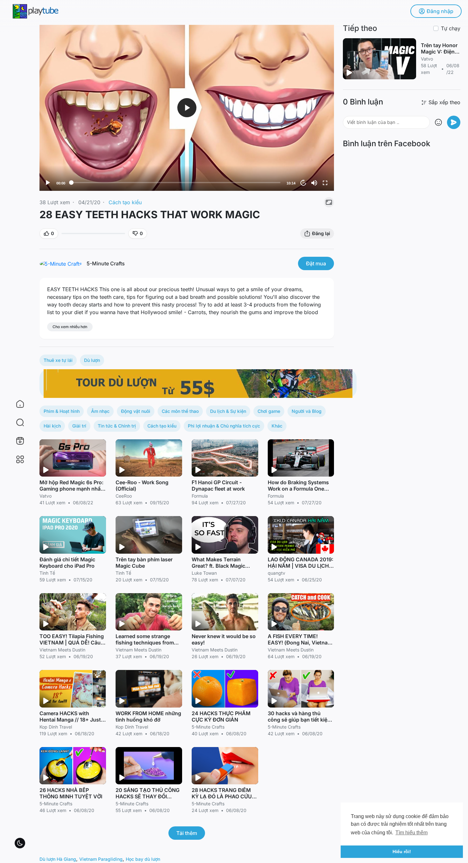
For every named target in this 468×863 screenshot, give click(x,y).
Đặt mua (316, 263)
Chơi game (269, 411)
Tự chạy (450, 28)
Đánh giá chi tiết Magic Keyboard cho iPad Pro (67, 562)
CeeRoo (124, 496)
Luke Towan (204, 573)
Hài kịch (52, 425)
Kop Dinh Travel (55, 727)
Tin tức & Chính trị (117, 425)
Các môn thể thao (180, 411)
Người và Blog (307, 411)
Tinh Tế (47, 573)
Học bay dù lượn (143, 859)
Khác (277, 425)
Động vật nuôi (135, 411)
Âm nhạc (100, 411)
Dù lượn (92, 360)
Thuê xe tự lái (58, 360)
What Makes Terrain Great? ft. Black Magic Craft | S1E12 (218, 565)
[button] (16, 422)
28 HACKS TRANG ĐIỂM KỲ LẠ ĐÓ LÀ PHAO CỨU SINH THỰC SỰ (222, 796)
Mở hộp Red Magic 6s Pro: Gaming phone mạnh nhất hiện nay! (71, 488)
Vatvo (45, 496)
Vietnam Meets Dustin (62, 649)
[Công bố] (453, 122)
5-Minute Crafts (106, 263)
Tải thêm (186, 833)
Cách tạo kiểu (125, 202)
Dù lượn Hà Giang (57, 859)
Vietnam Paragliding (101, 859)
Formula (200, 496)
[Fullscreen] (325, 183)
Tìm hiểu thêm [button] (411, 832)
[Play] (48, 183)
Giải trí (79, 425)
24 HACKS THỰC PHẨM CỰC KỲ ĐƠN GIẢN (221, 716)
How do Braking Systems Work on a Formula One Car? (298, 488)
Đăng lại (321, 233)
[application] (186, 108)
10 (303, 182)
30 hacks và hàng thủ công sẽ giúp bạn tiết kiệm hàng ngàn (300, 719)
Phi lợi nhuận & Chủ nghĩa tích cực (224, 425)
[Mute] (314, 183)
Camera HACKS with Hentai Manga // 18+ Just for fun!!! (70, 719)
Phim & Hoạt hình (62, 411)
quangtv (276, 573)
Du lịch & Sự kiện (228, 411)
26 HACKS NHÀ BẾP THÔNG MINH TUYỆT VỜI (70, 793)
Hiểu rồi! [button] (402, 851)
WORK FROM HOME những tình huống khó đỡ (148, 716)
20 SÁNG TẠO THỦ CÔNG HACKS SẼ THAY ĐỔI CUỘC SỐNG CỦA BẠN (148, 796)
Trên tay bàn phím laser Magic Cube (144, 562)
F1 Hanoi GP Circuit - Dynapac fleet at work (218, 485)
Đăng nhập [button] (440, 11)
